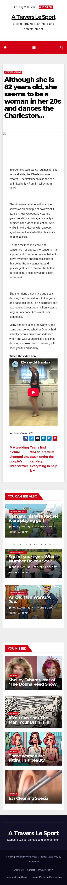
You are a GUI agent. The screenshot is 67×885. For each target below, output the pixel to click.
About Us (19, 870)
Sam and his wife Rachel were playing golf (33, 518)
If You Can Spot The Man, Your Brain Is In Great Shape (29, 722)
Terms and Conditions (16, 877)
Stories (13, 675)
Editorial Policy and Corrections (46, 877)
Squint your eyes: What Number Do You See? (32, 558)
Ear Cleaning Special (29, 798)
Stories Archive (13, 72)
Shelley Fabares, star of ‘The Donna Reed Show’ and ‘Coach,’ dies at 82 (33, 684)
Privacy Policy (45, 870)
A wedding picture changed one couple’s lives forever (19, 457)
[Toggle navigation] (34, 47)
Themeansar (33, 861)
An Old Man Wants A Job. (29, 599)
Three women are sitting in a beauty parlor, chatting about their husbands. (31, 762)
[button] (61, 47)
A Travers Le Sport (33, 17)
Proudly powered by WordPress (22, 856)
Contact (31, 870)
